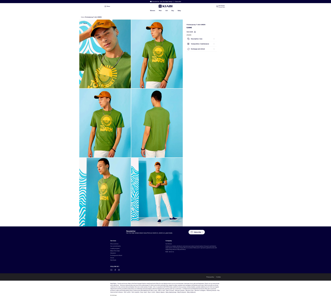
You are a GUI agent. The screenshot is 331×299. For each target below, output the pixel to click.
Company (169, 241)
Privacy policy (210, 277)
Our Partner (169, 244)
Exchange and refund (116, 255)
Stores (112, 257)
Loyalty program (115, 248)
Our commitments (115, 246)
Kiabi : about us (170, 251)
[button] (202, 38)
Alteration (113, 253)
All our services (114, 244)
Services (113, 241)
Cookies (218, 277)
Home (82, 17)
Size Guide (190, 31)
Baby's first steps (115, 251)
